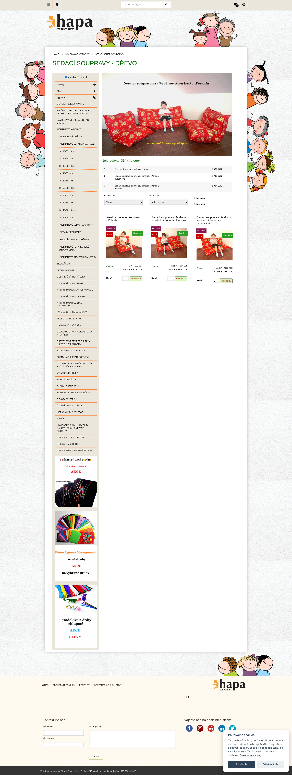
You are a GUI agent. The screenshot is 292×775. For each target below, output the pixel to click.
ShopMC (65, 771)
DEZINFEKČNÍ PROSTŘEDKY (71, 277)
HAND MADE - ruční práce (69, 325)
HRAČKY (61, 419)
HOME (56, 54)
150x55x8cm (66, 195)
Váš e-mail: (48, 726)
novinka (201, 204)
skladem (201, 198)
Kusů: (109, 278)
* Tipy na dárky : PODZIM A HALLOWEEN (69, 304)
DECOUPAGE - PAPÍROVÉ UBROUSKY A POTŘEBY (75, 333)
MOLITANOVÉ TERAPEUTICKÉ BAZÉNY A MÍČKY (73, 248)
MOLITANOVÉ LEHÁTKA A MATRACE (76, 143)
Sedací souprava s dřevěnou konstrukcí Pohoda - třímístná (169, 219)
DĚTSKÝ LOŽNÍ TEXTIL (68, 444)
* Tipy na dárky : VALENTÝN (70, 283)
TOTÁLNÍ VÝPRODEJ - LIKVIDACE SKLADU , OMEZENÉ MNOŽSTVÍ (73, 112)
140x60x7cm (66, 180)
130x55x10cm (67, 151)
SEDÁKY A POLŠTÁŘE (69, 232)
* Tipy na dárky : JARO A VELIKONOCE (75, 290)
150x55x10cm (67, 187)
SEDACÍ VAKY (63, 264)
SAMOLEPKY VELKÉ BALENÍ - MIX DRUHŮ (73, 121)
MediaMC (108, 771)
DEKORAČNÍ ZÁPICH (67, 399)
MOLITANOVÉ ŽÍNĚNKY (70, 136)
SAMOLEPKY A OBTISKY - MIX (71, 351)
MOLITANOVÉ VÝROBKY (77, 54)
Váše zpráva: (95, 726)
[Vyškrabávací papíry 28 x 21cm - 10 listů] (76, 481)
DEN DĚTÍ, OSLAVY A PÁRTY (70, 104)
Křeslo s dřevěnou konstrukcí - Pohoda (132, 169)
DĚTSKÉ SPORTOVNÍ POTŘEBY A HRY (75, 450)
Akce (59, 91)
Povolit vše (241, 764)
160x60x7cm (66, 202)
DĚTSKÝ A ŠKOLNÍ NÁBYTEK (70, 437)
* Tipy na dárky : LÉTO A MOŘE (71, 296)
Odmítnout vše (270, 764)
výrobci (83, 77)
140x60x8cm (66, 217)
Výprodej (61, 97)
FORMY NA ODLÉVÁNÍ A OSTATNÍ (73, 357)
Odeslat (96, 756)
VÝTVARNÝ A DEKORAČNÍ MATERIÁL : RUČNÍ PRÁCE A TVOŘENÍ (75, 365)
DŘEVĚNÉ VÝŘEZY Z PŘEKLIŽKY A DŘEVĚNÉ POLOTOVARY (74, 342)
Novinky (60, 84)
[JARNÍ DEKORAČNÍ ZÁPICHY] (76, 616)
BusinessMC (86, 771)
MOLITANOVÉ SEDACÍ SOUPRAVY (75, 224)
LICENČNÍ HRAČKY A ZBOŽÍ (70, 412)
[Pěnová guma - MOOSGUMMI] (76, 546)
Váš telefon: (48, 738)
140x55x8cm (66, 173)
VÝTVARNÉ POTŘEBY (67, 373)
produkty (72, 77)
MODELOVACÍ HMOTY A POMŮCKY (73, 392)
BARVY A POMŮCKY (66, 379)
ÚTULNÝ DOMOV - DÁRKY (69, 405)
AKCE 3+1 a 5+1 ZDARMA (69, 319)
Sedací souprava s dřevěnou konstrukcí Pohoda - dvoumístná (214, 220)
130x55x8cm (66, 158)
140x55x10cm (67, 165)
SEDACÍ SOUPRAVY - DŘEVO (109, 54)
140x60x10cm (67, 210)
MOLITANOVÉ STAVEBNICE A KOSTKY (77, 257)
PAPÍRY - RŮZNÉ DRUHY (69, 386)
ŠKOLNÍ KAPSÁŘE (66, 270)
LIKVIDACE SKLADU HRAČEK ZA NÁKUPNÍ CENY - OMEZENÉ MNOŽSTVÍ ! (73, 428)
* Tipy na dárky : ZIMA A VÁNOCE (72, 312)
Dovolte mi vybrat (250, 755)
